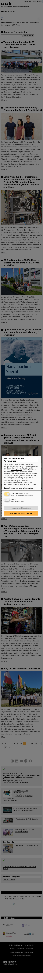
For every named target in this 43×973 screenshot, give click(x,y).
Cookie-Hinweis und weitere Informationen (19, 488)
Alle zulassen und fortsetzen (21, 513)
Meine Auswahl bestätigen (21, 508)
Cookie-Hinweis (16, 470)
